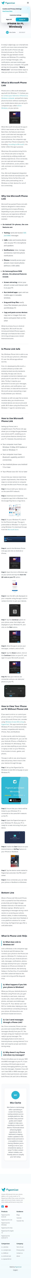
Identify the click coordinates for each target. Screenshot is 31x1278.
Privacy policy (20, 1250)
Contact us (20, 1253)
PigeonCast (5, 724)
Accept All (22, 19)
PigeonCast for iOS (6, 1220)
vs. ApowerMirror (6, 1259)
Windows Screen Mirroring (15, 722)
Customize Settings (15, 15)
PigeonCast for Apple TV (7, 1232)
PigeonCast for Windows (5, 1224)
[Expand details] (28, 9)
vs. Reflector (4, 1253)
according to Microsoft (16, 144)
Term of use (20, 1247)
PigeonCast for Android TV (5, 1237)
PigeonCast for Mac (7, 1228)
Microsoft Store (13, 530)
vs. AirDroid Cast (6, 1256)
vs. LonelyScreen (6, 1250)
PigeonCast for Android (5, 1216)
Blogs (18, 1215)
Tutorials (19, 1218)
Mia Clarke (12, 32)
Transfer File (20, 1221)
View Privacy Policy (7, 11)
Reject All (9, 19)
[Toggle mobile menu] (28, 3)
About (18, 1256)
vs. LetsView (4, 1247)
